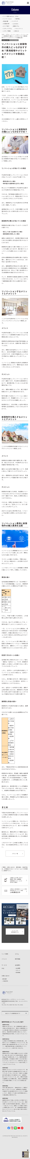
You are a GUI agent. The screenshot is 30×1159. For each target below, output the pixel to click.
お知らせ (16, 31)
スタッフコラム (7, 28)
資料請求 (4, 979)
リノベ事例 (5, 954)
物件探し (18, 19)
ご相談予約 (5, 981)
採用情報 (18, 972)
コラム (17, 954)
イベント (4, 959)
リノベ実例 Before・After (11, 16)
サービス (4, 965)
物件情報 (17, 959)
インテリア (15, 21)
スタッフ (18, 970)
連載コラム (16, 26)
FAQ (3, 968)
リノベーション (7, 19)
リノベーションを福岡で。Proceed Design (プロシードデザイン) (8, 3)
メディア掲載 (7, 31)
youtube (15, 23)
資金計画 (5, 21)
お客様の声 (6, 23)
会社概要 (18, 968)
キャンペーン (19, 28)
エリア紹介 (6, 26)
